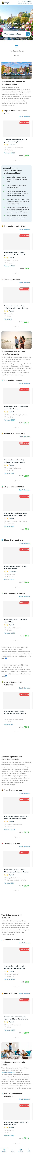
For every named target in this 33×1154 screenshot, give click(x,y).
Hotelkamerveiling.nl (8, 1072)
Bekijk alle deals (24, 116)
